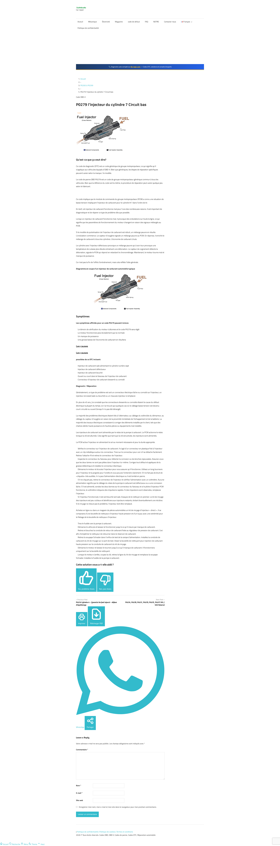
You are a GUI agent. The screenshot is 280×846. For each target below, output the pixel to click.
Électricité (106, 21)
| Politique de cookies (107, 831)
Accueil (83, 78)
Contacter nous (170, 21)
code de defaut (134, 21)
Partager (90, 727)
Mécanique (92, 21)
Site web (79, 800)
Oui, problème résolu (86, 589)
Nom (78, 785)
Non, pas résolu (105, 589)
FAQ (146, 21)
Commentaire (82, 749)
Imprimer (81, 623)
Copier (79, 113)
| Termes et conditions (124, 831)
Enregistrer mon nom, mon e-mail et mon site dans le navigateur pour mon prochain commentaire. (118, 807)
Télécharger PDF (96, 623)
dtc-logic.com (136, 66)
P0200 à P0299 (86, 85)
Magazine (119, 21)
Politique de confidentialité (88, 28)
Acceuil (80, 21)
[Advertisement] (140, 47)
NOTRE (156, 21)
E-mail (79, 793)
